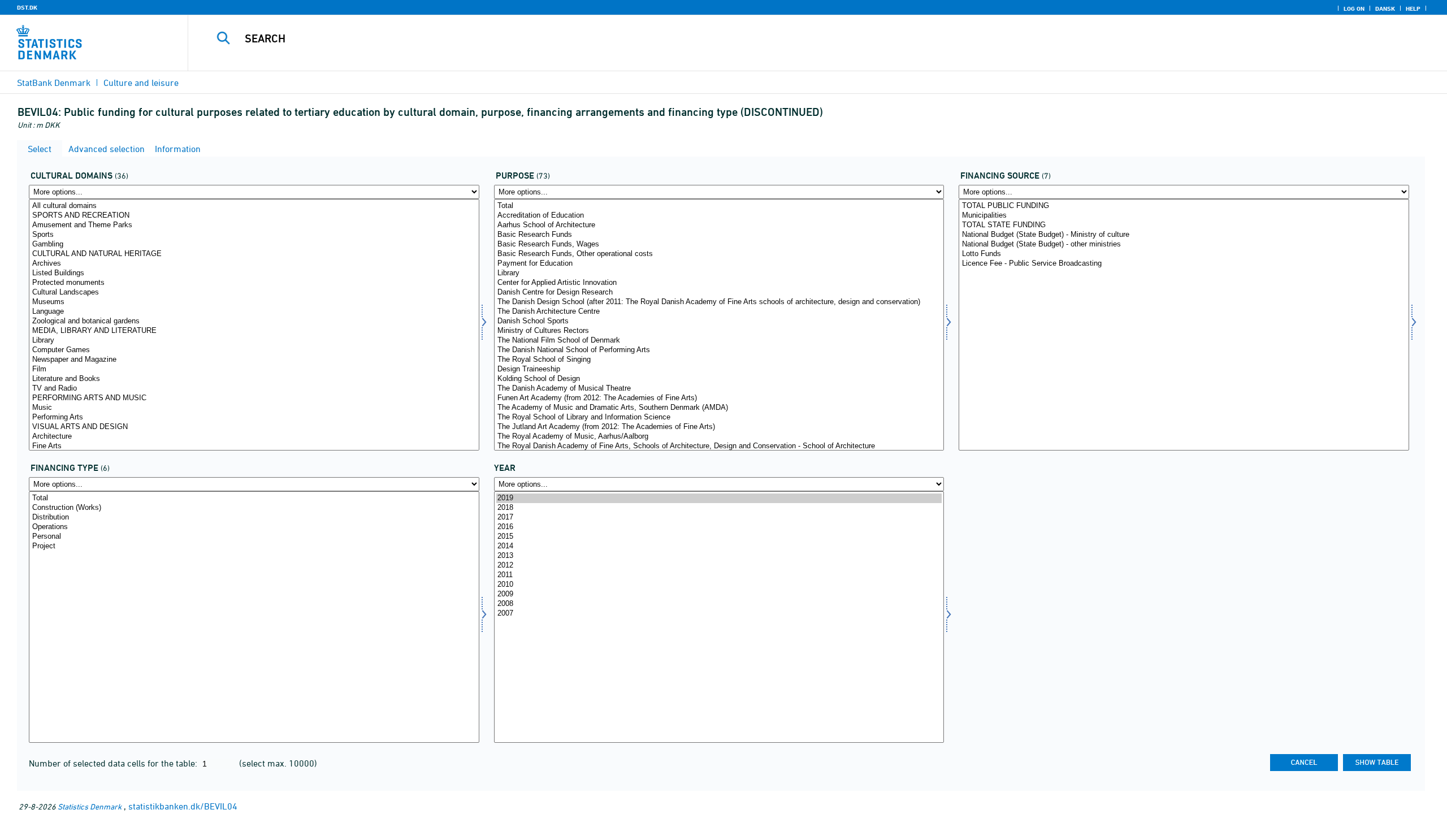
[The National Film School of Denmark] (719, 340)
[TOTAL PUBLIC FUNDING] (1184, 206)
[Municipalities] (1184, 215)
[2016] (719, 527)
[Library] (254, 340)
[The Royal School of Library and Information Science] (719, 417)
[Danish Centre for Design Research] (719, 292)
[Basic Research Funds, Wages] (719, 244)
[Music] (254, 408)
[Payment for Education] (719, 264)
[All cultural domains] (254, 206)
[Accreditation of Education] (719, 215)
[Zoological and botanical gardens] (254, 321)
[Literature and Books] (254, 379)
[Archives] (254, 264)
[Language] (254, 312)
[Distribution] (254, 517)
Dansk (1385, 8)
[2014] (719, 546)
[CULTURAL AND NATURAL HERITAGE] (254, 254)
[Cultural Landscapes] (254, 292)
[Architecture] (254, 436)
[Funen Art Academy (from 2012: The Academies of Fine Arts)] (719, 398)
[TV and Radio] (254, 388)
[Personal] (254, 537)
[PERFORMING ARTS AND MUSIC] (254, 398)
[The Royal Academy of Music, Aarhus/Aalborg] (719, 436)
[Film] (254, 369)
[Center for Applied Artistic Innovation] (719, 283)
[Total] (719, 206)
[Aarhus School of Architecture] (719, 225)
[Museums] (254, 302)
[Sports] (254, 235)
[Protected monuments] (254, 283)
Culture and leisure (141, 82)
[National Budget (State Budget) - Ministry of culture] (1184, 235)
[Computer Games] (254, 350)
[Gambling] (254, 244)
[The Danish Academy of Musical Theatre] (719, 388)
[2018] (719, 508)
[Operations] (254, 527)
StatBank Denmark (53, 82)
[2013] (719, 556)
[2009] (719, 594)
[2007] (719, 613)
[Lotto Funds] (1184, 254)
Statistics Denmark (90, 806)
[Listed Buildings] (254, 273)
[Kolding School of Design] (719, 379)
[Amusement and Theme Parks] (254, 225)
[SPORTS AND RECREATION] (254, 215)
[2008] (719, 604)
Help (1413, 8)
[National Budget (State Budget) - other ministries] (1184, 244)
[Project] (254, 546)
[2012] (719, 565)
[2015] (719, 537)
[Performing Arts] (254, 417)
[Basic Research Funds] (719, 235)
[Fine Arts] (254, 446)
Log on (1354, 8)
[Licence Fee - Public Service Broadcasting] (1184, 264)
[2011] (719, 575)
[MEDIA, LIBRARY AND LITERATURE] (254, 331)
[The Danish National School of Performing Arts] (719, 350)
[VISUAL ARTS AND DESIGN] (254, 427)
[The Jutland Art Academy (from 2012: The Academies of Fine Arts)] (719, 427)
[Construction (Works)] (254, 508)
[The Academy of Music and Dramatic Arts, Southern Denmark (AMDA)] (719, 408)
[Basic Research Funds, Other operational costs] (719, 254)
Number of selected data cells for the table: (114, 763)
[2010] (719, 585)
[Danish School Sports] (719, 321)
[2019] (719, 498)
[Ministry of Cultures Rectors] (719, 331)
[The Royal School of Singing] (719, 360)
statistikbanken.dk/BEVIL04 (182, 806)
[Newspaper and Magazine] (254, 360)
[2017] (719, 517)
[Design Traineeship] (719, 369)
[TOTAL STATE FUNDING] (1184, 225)
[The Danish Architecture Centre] (719, 312)
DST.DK (27, 7)
